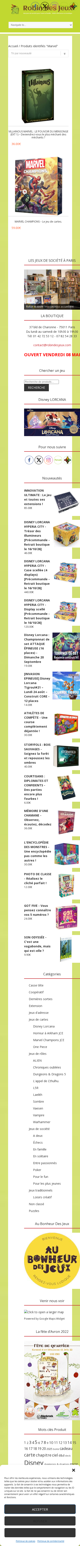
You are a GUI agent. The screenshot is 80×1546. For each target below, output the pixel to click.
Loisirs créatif (42, 1197)
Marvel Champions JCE (48, 1040)
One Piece (40, 1047)
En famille (40, 1149)
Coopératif (36, 992)
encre (74, 1464)
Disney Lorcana (44, 1026)
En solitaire (40, 1156)
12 (60, 1442)
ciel (55, 1455)
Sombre (38, 1101)
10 (51, 1442)
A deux (37, 1136)
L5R (35, 1088)
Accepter (40, 1509)
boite (56, 1449)
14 (69, 1442)
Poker (37, 1170)
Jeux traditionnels (40, 1190)
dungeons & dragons (56, 1464)
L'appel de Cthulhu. (46, 1081)
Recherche (36, 387)
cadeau (66, 1448)
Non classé (36, 1204)
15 (74, 1442)
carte (29, 1455)
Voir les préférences (40, 1533)
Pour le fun (40, 1177)
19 (39, 1448)
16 (26, 1448)
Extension (35, 1006)
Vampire (38, 1115)
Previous (29, 268)
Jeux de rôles (38, 1054)
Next (75, 268)
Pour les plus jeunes (47, 1183)
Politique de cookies (25, 1541)
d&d (61, 1455)
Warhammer (41, 1122)
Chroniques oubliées (47, 1067)
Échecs (38, 1142)
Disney (34, 1462)
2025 (49, 1449)
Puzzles (34, 1211)
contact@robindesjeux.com (52, 345)
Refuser (40, 1521)
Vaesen (38, 1108)
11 (56, 1442)
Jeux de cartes (38, 1019)
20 (44, 1448)
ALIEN (37, 1060)
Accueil (13, 46)
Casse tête (36, 985)
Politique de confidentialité (50, 1541)
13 (65, 1442)
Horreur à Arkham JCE (48, 1033)
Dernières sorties (40, 999)
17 (30, 1448)
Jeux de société (39, 1129)
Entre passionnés (45, 1163)
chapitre (43, 1455)
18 (35, 1448)
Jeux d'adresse (39, 1013)
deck (68, 1455)
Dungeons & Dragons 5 (49, 1074)
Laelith (37, 1095)
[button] (73, 1470)
